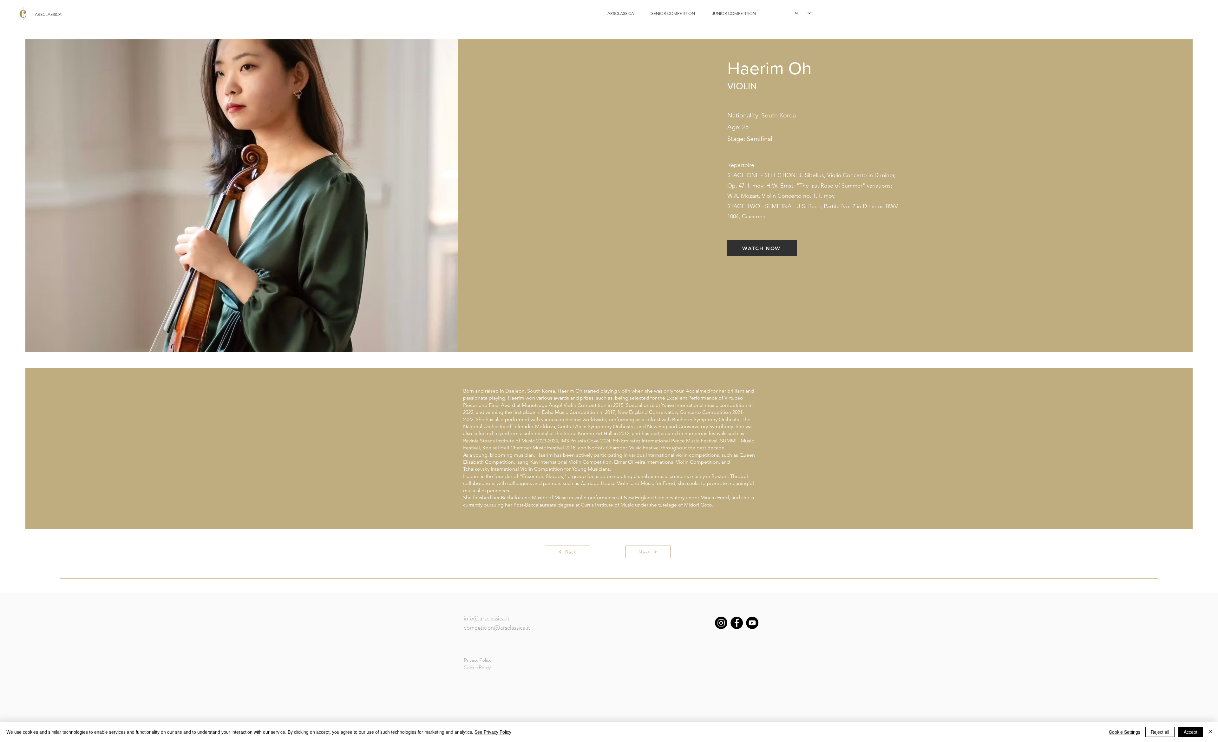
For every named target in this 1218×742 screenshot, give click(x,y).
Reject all (1160, 732)
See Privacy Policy (493, 732)
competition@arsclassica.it (497, 627)
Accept (1190, 732)
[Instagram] (721, 623)
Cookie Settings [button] (1124, 732)
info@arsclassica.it (487, 618)
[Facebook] (736, 623)
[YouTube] (752, 623)
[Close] (1210, 732)
